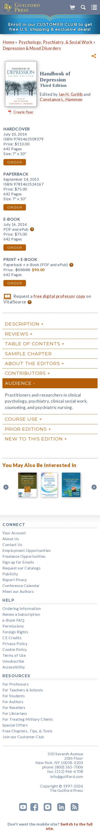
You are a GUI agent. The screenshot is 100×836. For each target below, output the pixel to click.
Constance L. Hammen (61, 99)
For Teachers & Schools (22, 690)
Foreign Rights (15, 632)
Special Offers (15, 725)
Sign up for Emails (18, 562)
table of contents (32, 344)
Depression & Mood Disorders (32, 48)
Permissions (13, 626)
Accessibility (13, 667)
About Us (10, 539)
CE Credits (12, 638)
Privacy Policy (14, 643)
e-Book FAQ (13, 620)
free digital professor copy (59, 296)
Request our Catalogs (21, 568)
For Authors (13, 701)
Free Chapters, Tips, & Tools (27, 731)
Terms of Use (14, 655)
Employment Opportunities (26, 550)
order (14, 162)
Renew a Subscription (21, 614)
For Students (13, 696)
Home (8, 42)
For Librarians (14, 713)
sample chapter (28, 354)
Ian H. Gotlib (71, 94)
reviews (16, 334)
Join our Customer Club (23, 737)
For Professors (15, 684)
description (22, 324)
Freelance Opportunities (24, 556)
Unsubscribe (13, 661)
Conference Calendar (21, 585)
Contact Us (12, 544)
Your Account (14, 533)
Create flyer (23, 112)
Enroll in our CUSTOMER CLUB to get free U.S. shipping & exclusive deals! (50, 27)
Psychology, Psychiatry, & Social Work (56, 42)
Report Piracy (14, 579)
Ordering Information (21, 608)
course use (21, 419)
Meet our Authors (18, 591)
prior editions (26, 429)
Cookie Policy (14, 649)
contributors (25, 373)
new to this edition (34, 439)
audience (18, 383)
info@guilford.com (66, 776)
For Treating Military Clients (27, 719)
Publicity (10, 574)
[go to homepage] (21, 7)
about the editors (32, 363)
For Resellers (13, 707)
